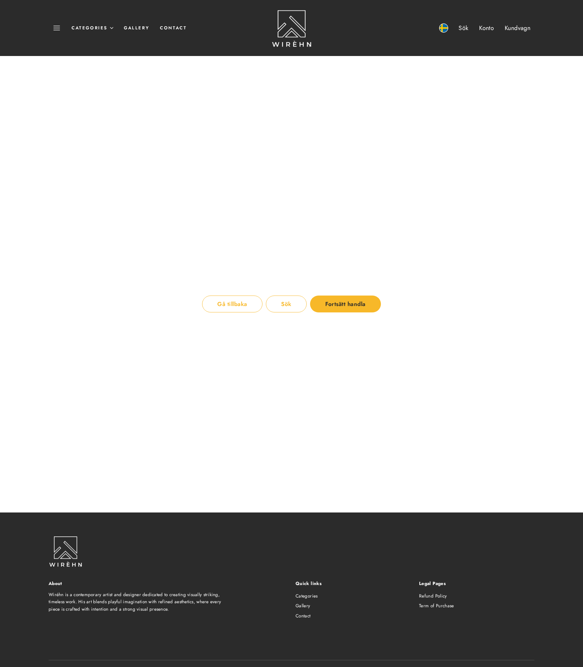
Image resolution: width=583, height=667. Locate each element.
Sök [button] (286, 304)
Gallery (136, 28)
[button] (57, 28)
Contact (173, 28)
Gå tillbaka (232, 304)
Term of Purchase (436, 606)
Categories (307, 596)
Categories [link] (90, 28)
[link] (444, 28)
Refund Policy (433, 596)
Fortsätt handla (345, 304)
